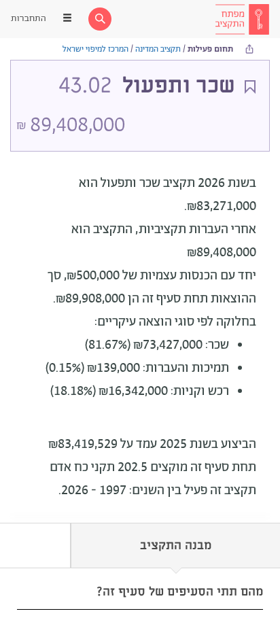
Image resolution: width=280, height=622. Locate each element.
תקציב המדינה (158, 49)
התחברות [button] (28, 18)
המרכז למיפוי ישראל (95, 49)
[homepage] (242, 19)
